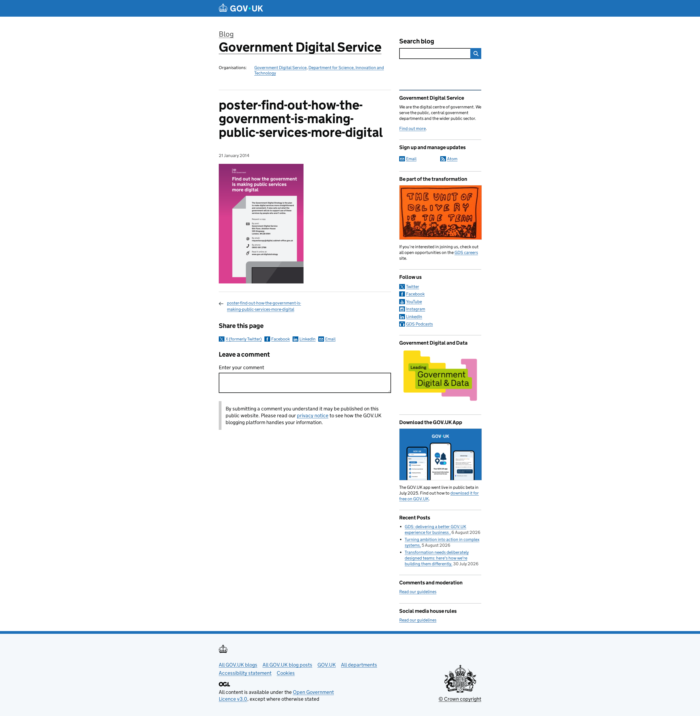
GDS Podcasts (419, 324)
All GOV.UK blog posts (287, 665)
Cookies (286, 673)
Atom (452, 158)
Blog (226, 34)
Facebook (280, 339)
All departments (359, 665)
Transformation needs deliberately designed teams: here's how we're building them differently (437, 558)
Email (330, 339)
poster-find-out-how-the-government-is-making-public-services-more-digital (264, 306)
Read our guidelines (417, 591)
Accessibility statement (245, 673)
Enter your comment (241, 367)
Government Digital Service (300, 47)
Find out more (412, 128)
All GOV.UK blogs (238, 665)
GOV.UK (326, 665)
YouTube (414, 301)
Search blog (416, 41)
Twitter (412, 286)
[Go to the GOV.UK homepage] (241, 8)
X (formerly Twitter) (244, 339)
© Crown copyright (460, 699)
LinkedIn (307, 339)
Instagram (415, 309)
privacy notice (312, 415)
